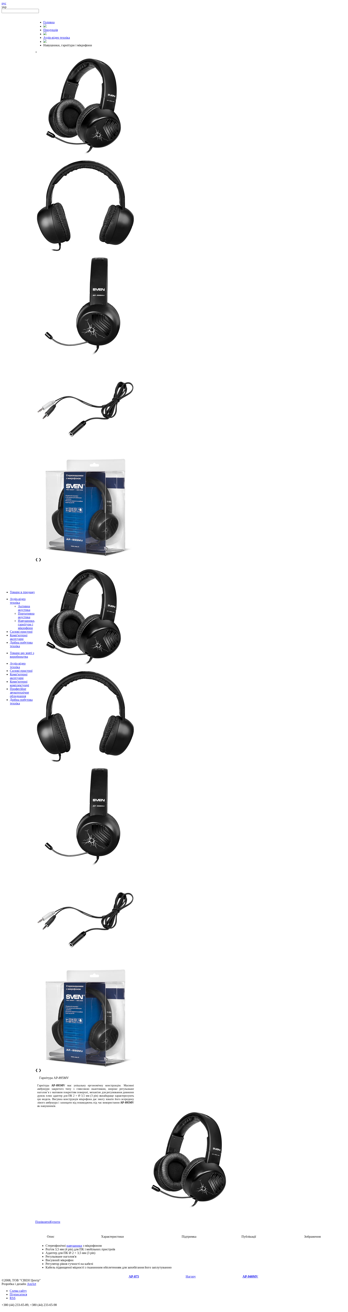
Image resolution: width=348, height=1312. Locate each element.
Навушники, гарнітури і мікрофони (26, 624)
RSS (13, 1298)
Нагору (191, 1276)
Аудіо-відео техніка (18, 600)
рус (4, 3)
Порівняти (42, 1222)
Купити (55, 1222)
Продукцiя (50, 30)
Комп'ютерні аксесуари (18, 637)
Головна (49, 22)
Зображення (312, 1236)
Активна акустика (24, 608)
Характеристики (112, 1236)
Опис (50, 1236)
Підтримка (189, 1236)
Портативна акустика (26, 615)
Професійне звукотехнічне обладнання (19, 692)
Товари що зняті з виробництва (22, 654)
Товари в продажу (22, 592)
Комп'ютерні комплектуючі (19, 683)
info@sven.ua (10, 1308)
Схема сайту (18, 1290)
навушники (74, 1245)
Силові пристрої (21, 631)
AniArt (31, 1284)
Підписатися (18, 1294)
